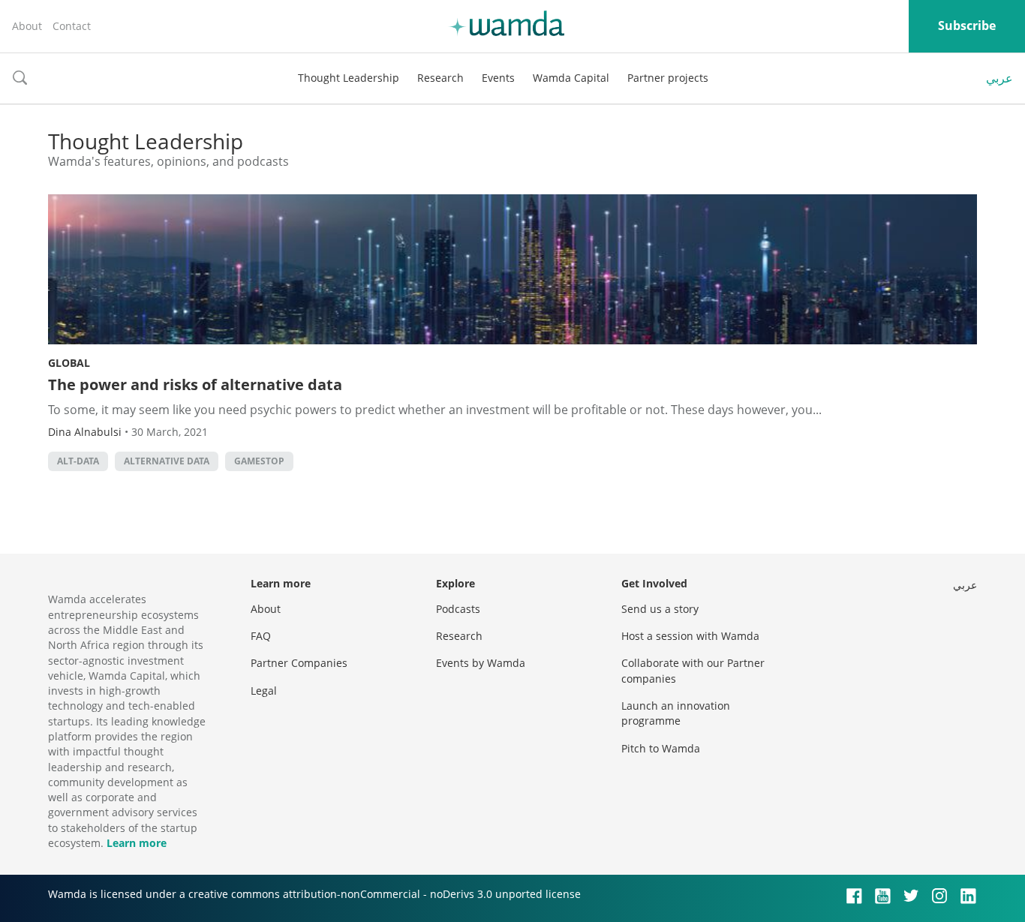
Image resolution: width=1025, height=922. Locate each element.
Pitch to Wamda (660, 748)
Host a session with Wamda (690, 636)
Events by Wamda (480, 663)
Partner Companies (299, 663)
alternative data (166, 461)
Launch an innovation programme (675, 713)
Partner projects (667, 78)
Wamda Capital (571, 78)
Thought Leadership (348, 78)
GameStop (259, 461)
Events (498, 78)
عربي (999, 78)
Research (440, 78)
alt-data (78, 461)
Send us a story (660, 609)
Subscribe (967, 25)
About (27, 26)
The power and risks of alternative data (195, 384)
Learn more (137, 843)
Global (69, 363)
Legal (264, 690)
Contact (72, 26)
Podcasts (458, 609)
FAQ (261, 636)
